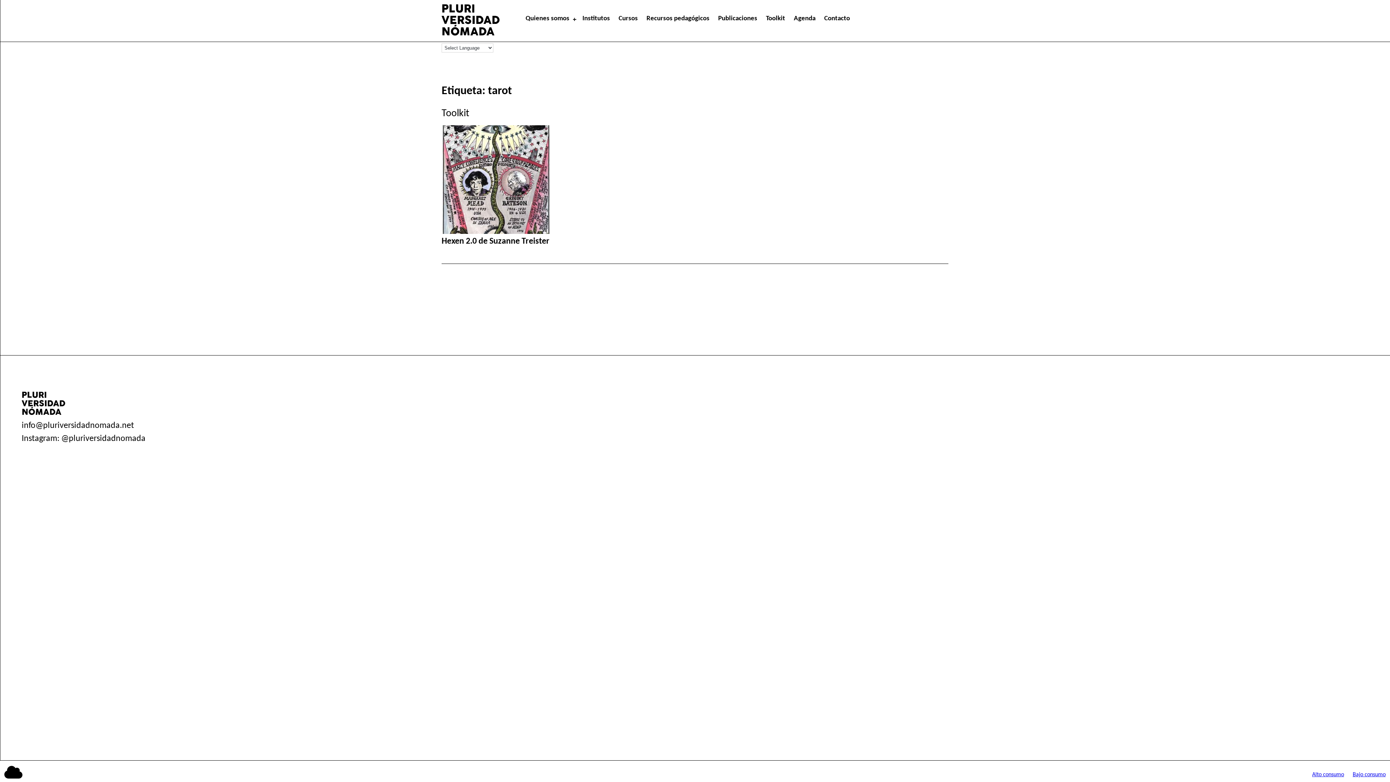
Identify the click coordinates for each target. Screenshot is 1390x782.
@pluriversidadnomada (103, 438)
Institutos (596, 18)
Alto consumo (1328, 775)
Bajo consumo (1369, 775)
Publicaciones (737, 18)
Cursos (628, 18)
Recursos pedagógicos (677, 18)
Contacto (837, 18)
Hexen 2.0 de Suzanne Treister (495, 241)
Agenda (805, 18)
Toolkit (775, 18)
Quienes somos (547, 18)
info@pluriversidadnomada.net (78, 425)
